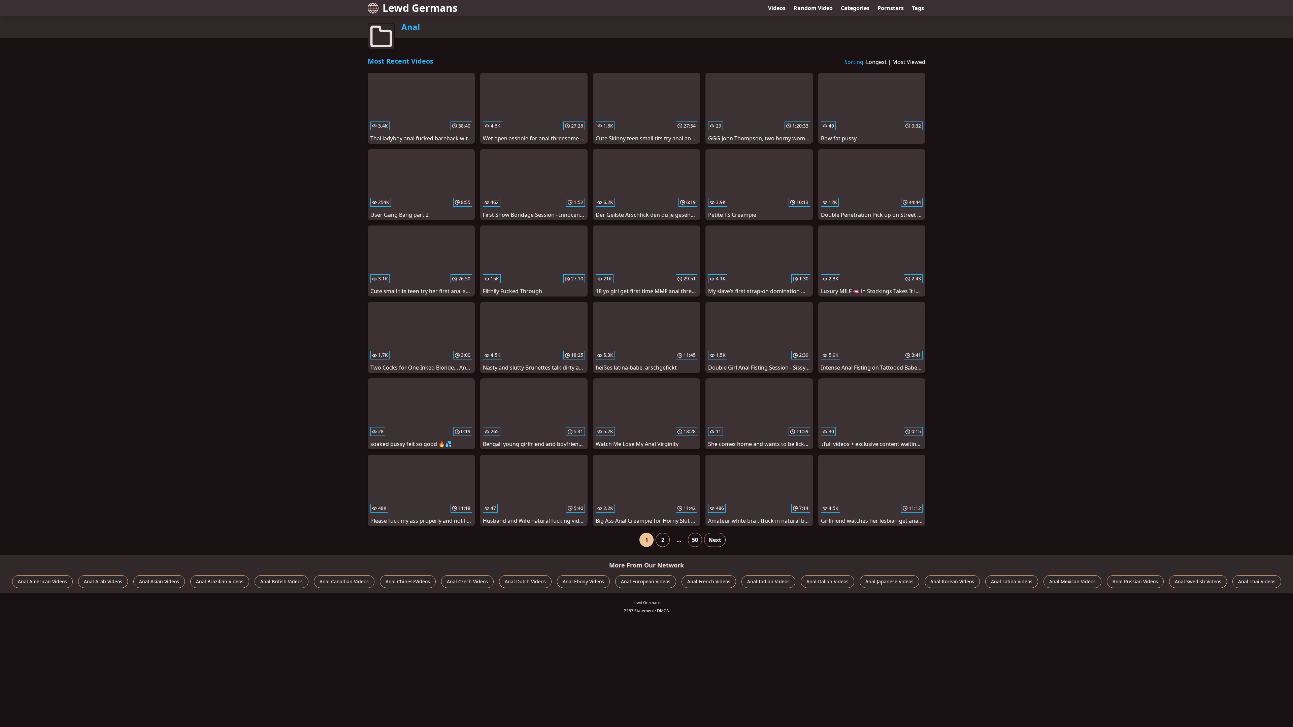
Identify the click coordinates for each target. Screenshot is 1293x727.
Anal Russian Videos (1135, 581)
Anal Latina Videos (1011, 581)
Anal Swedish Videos (1198, 581)
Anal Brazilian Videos (219, 581)
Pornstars (890, 8)
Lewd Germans (420, 8)
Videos (777, 8)
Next (714, 540)
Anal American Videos (42, 581)
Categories (855, 8)
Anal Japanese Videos (889, 581)
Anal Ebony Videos (583, 581)
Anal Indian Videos (768, 581)
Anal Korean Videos (952, 581)
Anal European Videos (645, 581)
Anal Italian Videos (827, 581)
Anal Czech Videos (467, 581)
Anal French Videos (708, 581)
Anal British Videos (281, 581)
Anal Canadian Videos (344, 581)
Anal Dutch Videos (525, 581)
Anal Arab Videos (103, 581)
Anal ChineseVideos (408, 581)
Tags (918, 8)
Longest (876, 62)
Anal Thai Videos (1256, 581)
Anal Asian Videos (159, 581)
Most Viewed (908, 62)
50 (695, 540)
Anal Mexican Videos (1072, 581)
